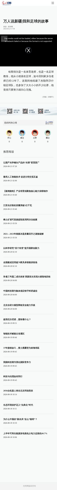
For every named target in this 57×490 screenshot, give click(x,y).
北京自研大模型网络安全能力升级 (19, 305)
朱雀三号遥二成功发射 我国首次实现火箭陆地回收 (27, 276)
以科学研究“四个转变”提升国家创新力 (21, 248)
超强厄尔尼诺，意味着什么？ (17, 319)
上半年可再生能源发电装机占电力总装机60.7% (25, 433)
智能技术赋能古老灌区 (14, 334)
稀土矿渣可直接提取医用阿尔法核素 (20, 219)
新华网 (10, 27)
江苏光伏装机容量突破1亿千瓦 (17, 205)
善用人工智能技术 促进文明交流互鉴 (20, 177)
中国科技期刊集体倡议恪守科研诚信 (20, 291)
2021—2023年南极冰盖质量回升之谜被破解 (23, 234)
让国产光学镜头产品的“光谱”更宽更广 (21, 162)
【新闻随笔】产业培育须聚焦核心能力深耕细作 (25, 191)
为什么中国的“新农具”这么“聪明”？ (20, 419)
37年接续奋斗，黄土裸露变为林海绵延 (21, 348)
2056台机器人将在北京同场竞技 (18, 391)
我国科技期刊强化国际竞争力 (17, 362)
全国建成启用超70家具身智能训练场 (20, 262)
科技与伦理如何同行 (12, 376)
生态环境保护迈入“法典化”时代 (18, 405)
